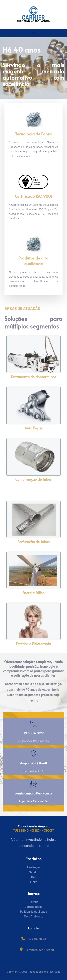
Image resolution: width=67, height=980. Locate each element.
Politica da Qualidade (33, 911)
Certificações (33, 906)
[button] (33, 34)
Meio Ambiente (33, 916)
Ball (33, 877)
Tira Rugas (33, 867)
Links (33, 882)
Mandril (33, 872)
